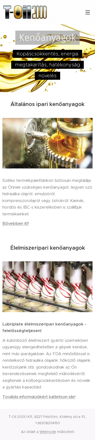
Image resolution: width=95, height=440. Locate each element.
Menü (88, 12)
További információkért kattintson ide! (39, 396)
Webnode (47, 432)
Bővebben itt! (15, 223)
